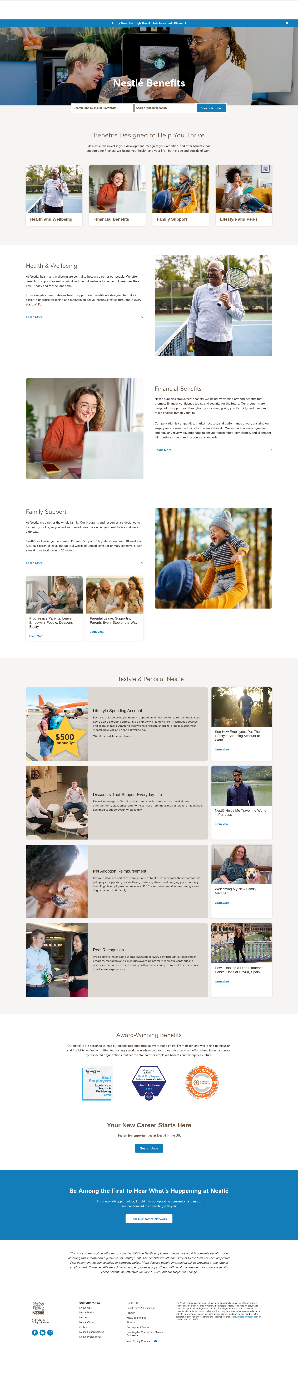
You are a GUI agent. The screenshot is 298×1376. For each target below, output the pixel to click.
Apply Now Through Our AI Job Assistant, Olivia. (148, 23)
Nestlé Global (86, 1322)
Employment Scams (138, 1327)
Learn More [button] (34, 317)
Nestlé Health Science (91, 1332)
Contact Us (133, 1303)
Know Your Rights (136, 1317)
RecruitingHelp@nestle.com (245, 1316)
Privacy (131, 1312)
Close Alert (286, 23)
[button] (36, 635)
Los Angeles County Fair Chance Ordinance (145, 1334)
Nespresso (85, 1317)
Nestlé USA (85, 1307)
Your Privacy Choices (138, 1341)
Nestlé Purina (86, 1312)
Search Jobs (211, 108)
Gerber (83, 1327)
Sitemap (131, 1322)
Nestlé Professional (90, 1336)
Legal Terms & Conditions (141, 1308)
